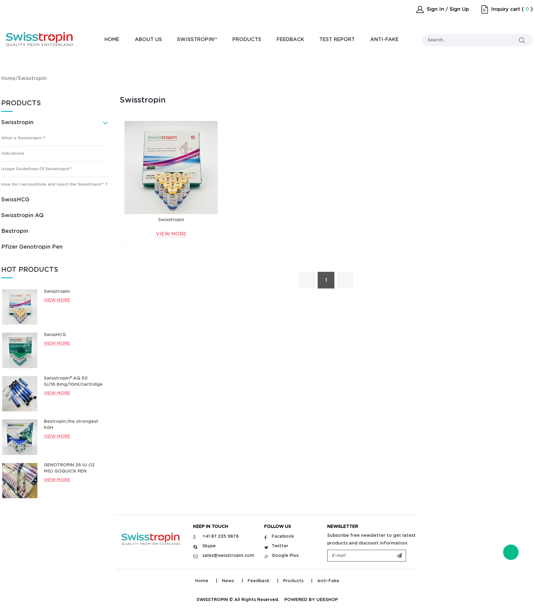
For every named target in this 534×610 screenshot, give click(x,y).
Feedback (290, 39)
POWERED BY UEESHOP (311, 600)
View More (171, 234)
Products (246, 39)
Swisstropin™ (197, 39)
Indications (12, 154)
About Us (148, 39)
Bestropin (14, 231)
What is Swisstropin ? (23, 138)
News (228, 581)
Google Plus (285, 555)
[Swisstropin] (171, 167)
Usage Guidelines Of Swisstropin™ (36, 169)
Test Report (337, 39)
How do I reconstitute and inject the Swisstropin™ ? (54, 185)
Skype (209, 546)
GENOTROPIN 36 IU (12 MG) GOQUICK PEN (69, 468)
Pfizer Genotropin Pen (31, 247)
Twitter (280, 546)
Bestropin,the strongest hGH (71, 424)
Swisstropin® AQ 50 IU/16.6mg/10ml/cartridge (73, 381)
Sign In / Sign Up (448, 9)
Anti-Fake (384, 39)
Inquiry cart (505, 9)
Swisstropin (32, 78)
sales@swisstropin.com (228, 555)
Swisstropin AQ (22, 215)
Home (111, 39)
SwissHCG (15, 200)
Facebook (283, 536)
